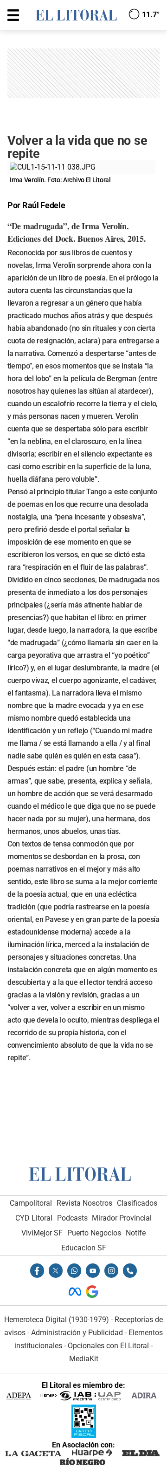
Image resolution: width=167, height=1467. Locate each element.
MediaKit (83, 1358)
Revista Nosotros (84, 1203)
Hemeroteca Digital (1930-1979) (56, 1319)
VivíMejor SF (42, 1232)
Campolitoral (31, 1203)
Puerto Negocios (94, 1232)
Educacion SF (83, 1247)
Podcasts (72, 1218)
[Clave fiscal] (83, 1435)
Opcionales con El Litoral (108, 1345)
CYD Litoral (33, 1218)
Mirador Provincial (122, 1218)
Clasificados (137, 1203)
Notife (136, 1232)
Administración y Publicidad (77, 1332)
